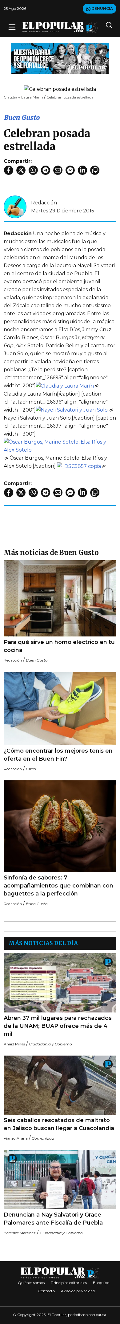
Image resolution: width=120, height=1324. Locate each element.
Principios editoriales (69, 1282)
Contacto (46, 1291)
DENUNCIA (101, 8)
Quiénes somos (31, 1282)
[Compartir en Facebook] (9, 170)
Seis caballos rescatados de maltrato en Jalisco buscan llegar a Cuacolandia (59, 1124)
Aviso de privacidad (78, 1291)
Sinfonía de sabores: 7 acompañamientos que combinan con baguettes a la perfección (58, 885)
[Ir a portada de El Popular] (60, 27)
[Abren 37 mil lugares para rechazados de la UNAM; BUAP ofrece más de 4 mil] (60, 982)
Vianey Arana (16, 1138)
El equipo (101, 1282)
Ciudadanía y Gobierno (50, 1044)
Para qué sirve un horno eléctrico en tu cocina (59, 646)
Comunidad (43, 1138)
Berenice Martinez (20, 1232)
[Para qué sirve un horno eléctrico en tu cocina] (60, 598)
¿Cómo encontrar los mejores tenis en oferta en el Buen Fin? (58, 754)
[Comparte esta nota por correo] (58, 170)
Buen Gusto (21, 117)
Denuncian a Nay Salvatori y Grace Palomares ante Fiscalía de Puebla (53, 1218)
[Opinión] (60, 58)
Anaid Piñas (14, 1044)
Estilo (31, 769)
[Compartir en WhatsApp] (33, 170)
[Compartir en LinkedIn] (82, 170)
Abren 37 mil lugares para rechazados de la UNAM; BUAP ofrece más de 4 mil (58, 1026)
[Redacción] (15, 206)
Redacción (44, 203)
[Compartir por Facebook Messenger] (70, 170)
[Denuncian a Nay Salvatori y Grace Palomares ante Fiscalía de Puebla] (60, 1179)
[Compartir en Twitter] (21, 170)
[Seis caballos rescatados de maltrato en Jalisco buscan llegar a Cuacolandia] (60, 1085)
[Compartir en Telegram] (45, 170)
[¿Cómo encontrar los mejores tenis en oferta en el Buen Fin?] (60, 708)
